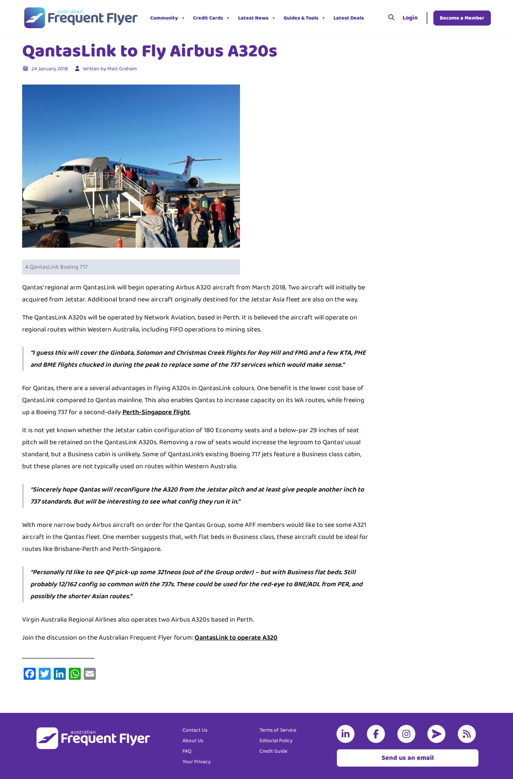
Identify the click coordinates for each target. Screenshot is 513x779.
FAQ (187, 751)
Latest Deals (348, 18)
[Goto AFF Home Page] (80, 18)
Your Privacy (197, 762)
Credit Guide (273, 751)
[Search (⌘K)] (391, 18)
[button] (373, 18)
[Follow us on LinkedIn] (347, 734)
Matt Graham (122, 69)
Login (410, 18)
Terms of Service (278, 730)
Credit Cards (208, 18)
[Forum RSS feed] (468, 734)
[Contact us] (437, 734)
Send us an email (408, 758)
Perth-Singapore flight (156, 412)
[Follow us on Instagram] (407, 734)
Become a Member (462, 18)
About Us (193, 741)
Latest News (253, 18)
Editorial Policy (276, 741)
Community (164, 18)
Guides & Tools (301, 18)
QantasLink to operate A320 (236, 637)
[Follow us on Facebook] (377, 734)
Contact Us (195, 730)
